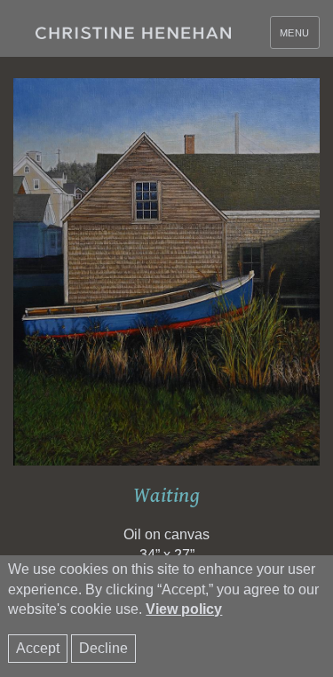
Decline (103, 648)
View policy (184, 609)
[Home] (133, 33)
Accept (37, 648)
